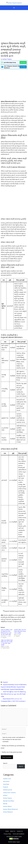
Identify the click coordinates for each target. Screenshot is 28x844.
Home (7, 831)
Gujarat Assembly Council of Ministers (14, 684)
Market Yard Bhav (8, 801)
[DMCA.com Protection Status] (14, 839)
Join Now (23, 62)
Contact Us (20, 831)
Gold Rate (6, 784)
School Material (8, 812)
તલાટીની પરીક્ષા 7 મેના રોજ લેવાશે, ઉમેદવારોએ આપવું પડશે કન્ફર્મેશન (20, 631)
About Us (12, 831)
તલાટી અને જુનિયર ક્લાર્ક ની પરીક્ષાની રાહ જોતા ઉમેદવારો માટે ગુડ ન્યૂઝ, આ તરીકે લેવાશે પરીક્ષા (6, 632)
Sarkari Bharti (7, 806)
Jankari (5, 795)
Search (5, 763)
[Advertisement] (14, 27)
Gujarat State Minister (17, 689)
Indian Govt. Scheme (9, 792)
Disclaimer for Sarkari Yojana (14, 836)
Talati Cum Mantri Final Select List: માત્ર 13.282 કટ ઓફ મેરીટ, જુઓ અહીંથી (6, 642)
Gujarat (5, 682)
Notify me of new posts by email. (12, 752)
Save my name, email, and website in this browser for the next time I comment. (13, 739)
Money (5, 803)
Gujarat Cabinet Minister (8, 687)
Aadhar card (7, 778)
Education (6, 781)
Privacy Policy (7, 834)
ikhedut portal (7, 790)
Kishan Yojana (7, 798)
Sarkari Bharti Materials (10, 809)
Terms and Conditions (18, 834)
